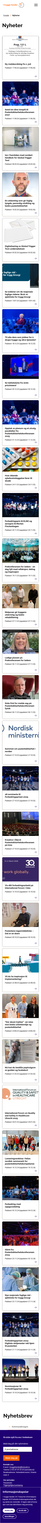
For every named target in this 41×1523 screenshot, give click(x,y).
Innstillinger (9, 1516)
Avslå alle (22, 1510)
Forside (6, 15)
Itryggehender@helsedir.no (19, 1467)
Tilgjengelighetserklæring (13, 1485)
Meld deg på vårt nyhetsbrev (15, 1444)
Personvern (7, 1483)
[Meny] (35, 5)
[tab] (23, 1427)
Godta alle (9, 1510)
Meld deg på (11, 1458)
